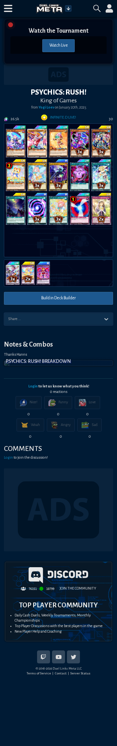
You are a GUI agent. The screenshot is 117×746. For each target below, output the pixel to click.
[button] (8, 8)
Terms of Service (39, 673)
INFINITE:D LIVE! (63, 117)
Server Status (80, 673)
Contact (61, 673)
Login (33, 386)
